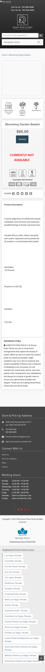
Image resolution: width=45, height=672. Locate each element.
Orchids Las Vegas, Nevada (16, 633)
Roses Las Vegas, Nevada (16, 627)
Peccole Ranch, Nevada (15, 567)
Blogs (4, 463)
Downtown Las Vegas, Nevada (18, 616)
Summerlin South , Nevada (16, 611)
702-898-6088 (28, 7)
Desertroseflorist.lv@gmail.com (18, 437)
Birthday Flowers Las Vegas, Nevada (20, 655)
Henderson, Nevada (13, 583)
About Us (5, 455)
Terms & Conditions (9, 459)
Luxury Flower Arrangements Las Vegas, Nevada (22, 639)
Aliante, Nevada (11, 605)
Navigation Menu (12, 42)
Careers (5, 467)
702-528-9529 (28, 10)
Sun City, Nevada (12, 572)
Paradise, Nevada (12, 589)
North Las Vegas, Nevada (16, 600)
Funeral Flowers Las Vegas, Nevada (20, 622)
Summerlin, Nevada (13, 561)
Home (4, 55)
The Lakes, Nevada (13, 578)
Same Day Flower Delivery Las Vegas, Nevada (21, 648)
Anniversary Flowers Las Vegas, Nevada (22, 661)
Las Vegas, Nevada (13, 555)
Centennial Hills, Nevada (15, 594)
